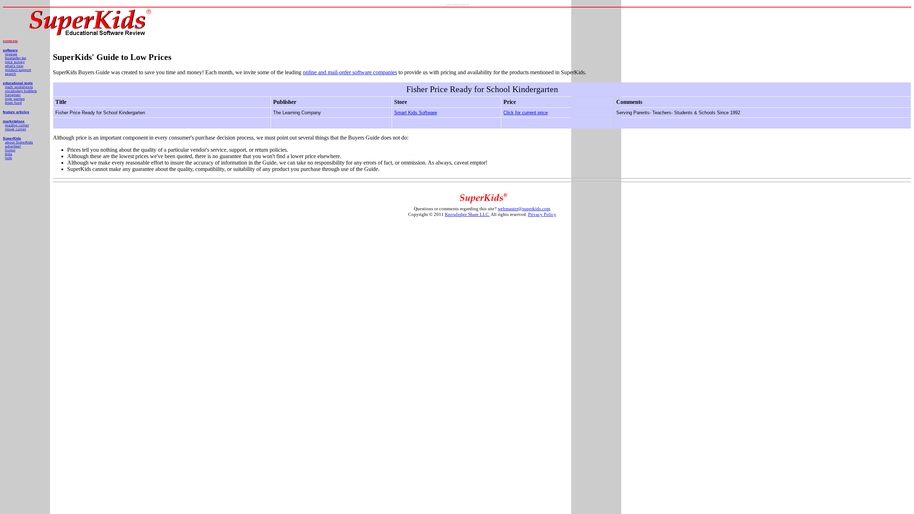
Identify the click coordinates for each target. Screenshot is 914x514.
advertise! (13, 146)
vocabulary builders (21, 91)
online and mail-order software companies (350, 72)
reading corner (17, 125)
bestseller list (15, 58)
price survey (15, 62)
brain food (13, 103)
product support (18, 70)
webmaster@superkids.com (524, 208)
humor (10, 150)
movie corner (15, 129)
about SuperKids (19, 142)
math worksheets (19, 87)
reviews (11, 54)
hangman (13, 95)
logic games (15, 99)
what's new (14, 66)
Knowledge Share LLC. (467, 214)
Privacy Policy (542, 214)
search (10, 74)
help (8, 158)
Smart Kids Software (415, 112)
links (8, 154)
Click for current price (525, 112)
